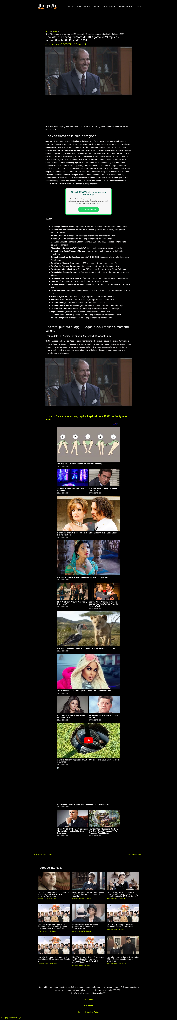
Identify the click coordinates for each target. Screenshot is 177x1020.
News (58, 44)
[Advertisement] (88, 111)
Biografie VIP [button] (82, 6)
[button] (89, 6)
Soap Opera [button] (108, 6)
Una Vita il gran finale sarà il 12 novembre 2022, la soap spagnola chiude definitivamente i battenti (52, 927)
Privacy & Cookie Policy (88, 1012)
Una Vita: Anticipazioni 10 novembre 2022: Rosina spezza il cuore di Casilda (88, 894)
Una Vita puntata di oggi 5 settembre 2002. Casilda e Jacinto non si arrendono (123, 959)
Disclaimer (88, 999)
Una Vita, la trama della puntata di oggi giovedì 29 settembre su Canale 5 (54, 959)
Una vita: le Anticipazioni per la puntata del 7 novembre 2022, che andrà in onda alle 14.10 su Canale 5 (122, 894)
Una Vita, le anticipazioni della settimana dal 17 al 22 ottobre (120, 926)
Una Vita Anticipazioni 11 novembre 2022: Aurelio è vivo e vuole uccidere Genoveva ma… (53, 894)
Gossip (139, 6)
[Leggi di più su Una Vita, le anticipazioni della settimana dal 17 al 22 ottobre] (123, 913)
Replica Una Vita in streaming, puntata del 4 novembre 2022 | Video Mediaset (86, 927)
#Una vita (49, 44)
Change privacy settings (10, 1018)
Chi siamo (88, 1006)
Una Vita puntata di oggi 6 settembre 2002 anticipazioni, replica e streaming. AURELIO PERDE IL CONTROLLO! (88, 960)
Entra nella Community (89, 209)
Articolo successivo (134, 854)
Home (70, 6)
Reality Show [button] (124, 6)
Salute (96, 6)
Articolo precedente (43, 854)
